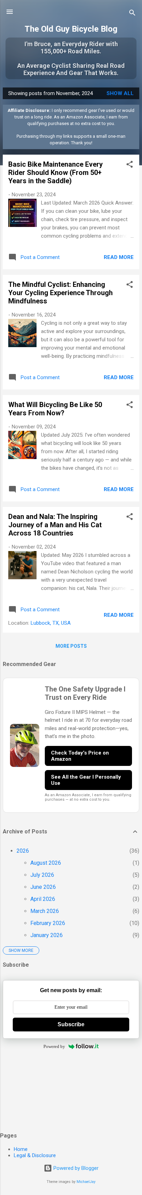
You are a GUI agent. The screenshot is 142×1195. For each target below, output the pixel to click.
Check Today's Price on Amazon (80, 756)
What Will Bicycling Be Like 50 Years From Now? (55, 409)
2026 (23, 851)
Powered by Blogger (75, 1168)
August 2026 (45, 863)
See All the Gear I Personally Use (86, 780)
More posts (71, 646)
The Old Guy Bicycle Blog (71, 29)
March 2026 (44, 911)
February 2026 (47, 923)
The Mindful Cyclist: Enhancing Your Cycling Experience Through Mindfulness (60, 292)
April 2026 (42, 899)
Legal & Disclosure (35, 1155)
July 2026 (42, 875)
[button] (129, 165)
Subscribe (71, 1024)
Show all (120, 93)
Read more (119, 257)
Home (21, 1149)
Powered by (54, 1046)
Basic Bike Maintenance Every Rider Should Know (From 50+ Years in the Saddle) (55, 172)
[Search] (132, 13)
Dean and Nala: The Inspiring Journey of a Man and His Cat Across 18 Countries (55, 524)
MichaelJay (86, 1182)
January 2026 (46, 935)
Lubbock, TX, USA (51, 623)
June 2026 (43, 887)
